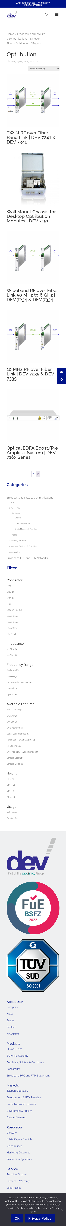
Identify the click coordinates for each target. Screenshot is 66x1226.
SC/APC (10, 616)
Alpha (14, 535)
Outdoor (11, 818)
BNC (9, 592)
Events (10, 1020)
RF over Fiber (15, 508)
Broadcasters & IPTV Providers (24, 1097)
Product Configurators (19, 1159)
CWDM (10, 716)
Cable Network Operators (21, 1104)
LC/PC (10, 634)
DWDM (10, 722)
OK (17, 1218)
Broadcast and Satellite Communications (30, 497)
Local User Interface (16, 734)
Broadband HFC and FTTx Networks (27, 558)
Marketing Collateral (18, 1152)
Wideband (12, 670)
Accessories (14, 552)
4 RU (9, 791)
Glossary (12, 1132)
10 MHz (10, 676)
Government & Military (19, 1110)
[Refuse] (61, 1209)
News (10, 1013)
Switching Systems (17, 540)
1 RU (9, 779)
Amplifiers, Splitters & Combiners (23, 546)
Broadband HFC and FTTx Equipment (28, 1075)
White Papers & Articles (20, 1139)
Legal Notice (14, 1187)
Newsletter (13, 1033)
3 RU (9, 785)
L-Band (10, 688)
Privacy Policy (40, 1218)
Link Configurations (22, 523)
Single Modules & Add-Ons (26, 529)
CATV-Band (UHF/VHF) (18, 682)
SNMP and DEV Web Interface (21, 752)
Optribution (22, 43)
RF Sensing (12, 746)
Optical (10, 694)
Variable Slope (13, 764)
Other (9, 797)
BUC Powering (14, 709)
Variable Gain (13, 758)
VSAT (11, 502)
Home (10, 33)
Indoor (10, 812)
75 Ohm (10, 655)
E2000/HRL (12, 610)
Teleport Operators (17, 1090)
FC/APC (10, 622)
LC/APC (10, 628)
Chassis (18, 518)
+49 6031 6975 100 (26, 3)
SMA (9, 598)
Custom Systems (16, 1117)
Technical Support (17, 1174)
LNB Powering (13, 728)
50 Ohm (10, 649)
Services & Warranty (18, 1181)
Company (12, 1007)
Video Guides (14, 1146)
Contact (11, 1027)
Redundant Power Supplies (20, 740)
